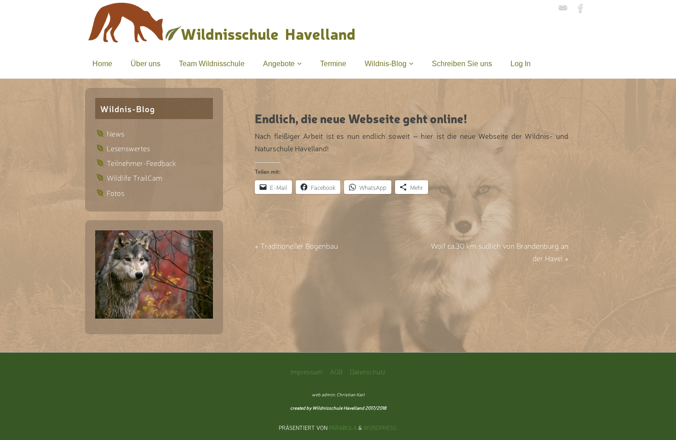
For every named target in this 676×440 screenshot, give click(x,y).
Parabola (343, 427)
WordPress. (380, 427)
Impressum (306, 371)
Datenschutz (368, 371)
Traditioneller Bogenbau (296, 245)
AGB (336, 371)
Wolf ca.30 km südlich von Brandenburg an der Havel (499, 251)
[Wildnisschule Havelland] (563, 8)
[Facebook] (581, 8)
